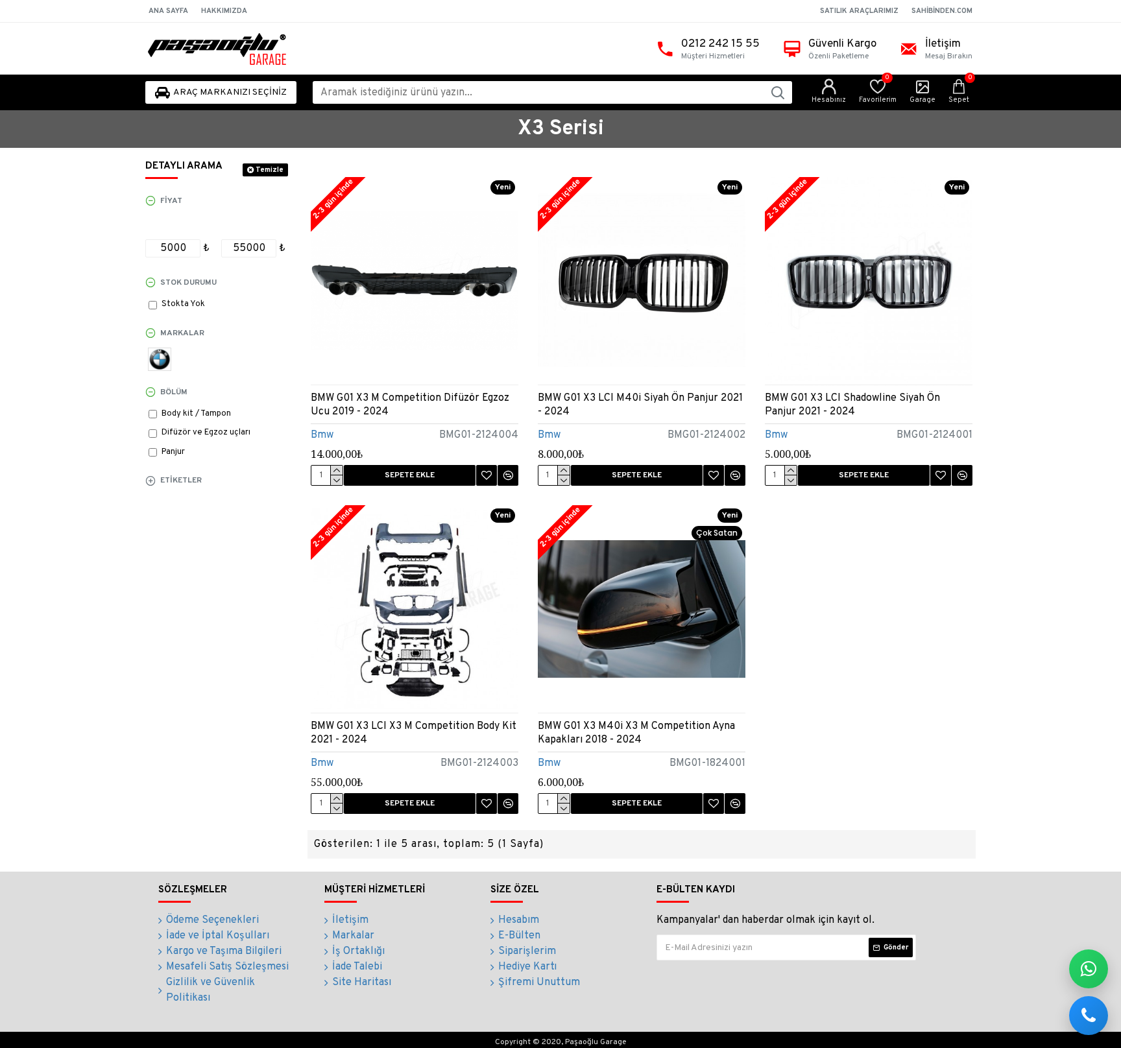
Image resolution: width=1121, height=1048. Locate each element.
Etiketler (181, 480)
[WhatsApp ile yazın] (1088, 968)
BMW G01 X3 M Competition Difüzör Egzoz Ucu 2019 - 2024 (410, 405)
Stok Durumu (188, 283)
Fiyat (171, 201)
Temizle (269, 169)
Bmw (322, 435)
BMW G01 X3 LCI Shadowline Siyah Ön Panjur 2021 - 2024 (852, 405)
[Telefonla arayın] (1088, 1015)
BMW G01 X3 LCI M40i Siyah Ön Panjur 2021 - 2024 (640, 405)
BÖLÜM (173, 392)
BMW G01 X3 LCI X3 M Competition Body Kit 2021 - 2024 (413, 733)
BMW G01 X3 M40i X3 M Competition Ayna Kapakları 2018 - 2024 (636, 733)
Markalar (182, 333)
